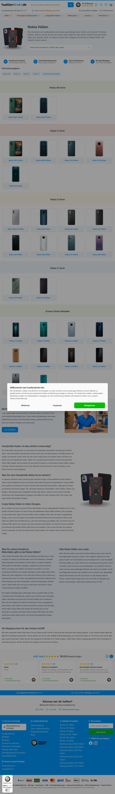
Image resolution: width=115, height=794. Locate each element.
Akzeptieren (89, 405)
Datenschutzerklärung (18, 398)
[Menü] (11, 776)
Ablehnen (25, 405)
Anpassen (57, 405)
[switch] (7, 790)
